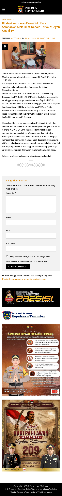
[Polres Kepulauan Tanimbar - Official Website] (31, 9)
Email (9, 230)
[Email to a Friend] (33, 165)
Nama (9, 217)
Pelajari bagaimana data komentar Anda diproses (24, 279)
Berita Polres (8, 19)
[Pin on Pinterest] (38, 165)
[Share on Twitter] (29, 165)
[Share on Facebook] (24, 165)
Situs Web (10, 243)
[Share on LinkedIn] (43, 165)
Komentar (11, 193)
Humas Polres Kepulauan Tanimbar (40, 38)
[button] (3, 9)
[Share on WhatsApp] (19, 165)
